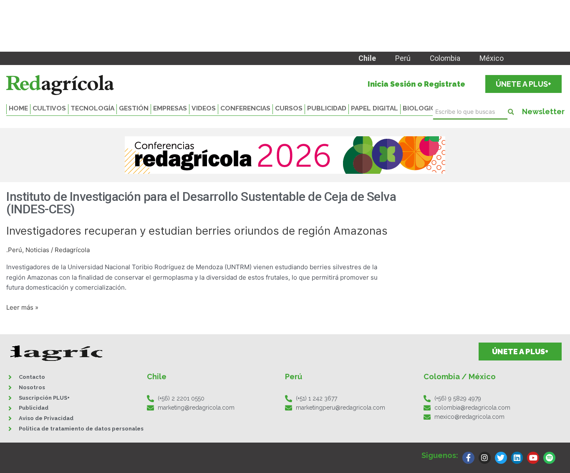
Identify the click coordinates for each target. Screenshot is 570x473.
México (491, 58)
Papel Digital (374, 108)
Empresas (170, 108)
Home (18, 108)
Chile (367, 58)
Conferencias (245, 108)
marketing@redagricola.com (196, 407)
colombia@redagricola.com (472, 407)
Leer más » (22, 308)
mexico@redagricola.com (469, 416)
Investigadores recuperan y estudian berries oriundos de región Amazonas (197, 230)
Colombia (445, 58)
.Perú (14, 250)
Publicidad (326, 108)
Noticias (37, 250)
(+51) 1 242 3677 (316, 398)
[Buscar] (511, 112)
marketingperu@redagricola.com (340, 407)
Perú (403, 58)
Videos (204, 108)
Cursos (289, 108)
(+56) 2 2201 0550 (181, 398)
